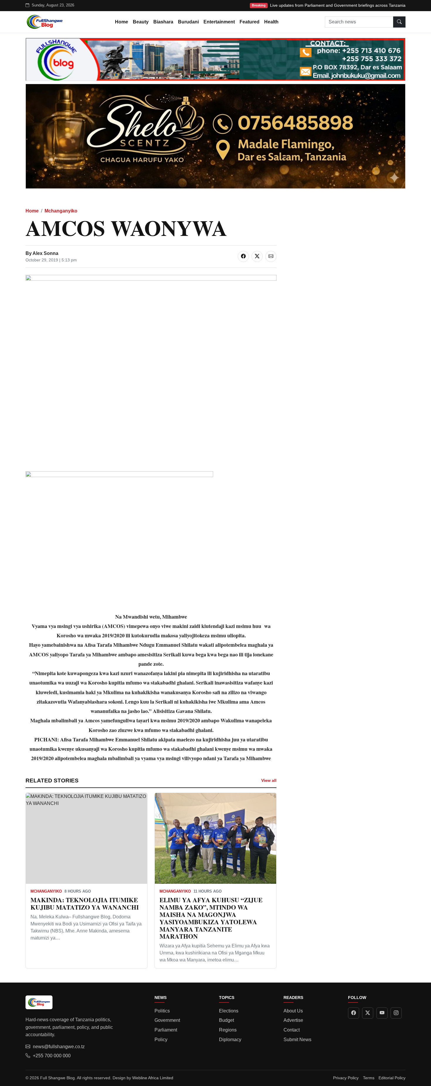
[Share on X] (257, 256)
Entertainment (219, 21)
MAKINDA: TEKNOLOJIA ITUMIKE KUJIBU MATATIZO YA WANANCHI (84, 903)
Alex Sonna (45, 253)
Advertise (293, 1020)
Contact (292, 1029)
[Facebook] (353, 1013)
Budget (226, 1020)
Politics (162, 1010)
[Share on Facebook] (243, 256)
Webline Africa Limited (152, 1077)
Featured (249, 21)
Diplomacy (230, 1039)
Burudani (188, 21)
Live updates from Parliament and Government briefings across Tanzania (337, 5)
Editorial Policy (392, 1077)
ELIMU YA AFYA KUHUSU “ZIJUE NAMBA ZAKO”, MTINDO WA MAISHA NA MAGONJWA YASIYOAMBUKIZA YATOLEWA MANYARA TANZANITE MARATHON (210, 918)
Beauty (141, 21)
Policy (161, 1039)
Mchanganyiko (61, 210)
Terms (368, 1077)
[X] (367, 1013)
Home (121, 21)
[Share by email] (270, 256)
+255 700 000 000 (52, 1055)
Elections (228, 1010)
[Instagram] (396, 1013)
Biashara (163, 21)
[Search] (399, 22)
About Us (293, 1010)
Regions (228, 1029)
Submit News (297, 1039)
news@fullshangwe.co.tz (59, 1046)
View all (268, 780)
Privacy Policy (346, 1077)
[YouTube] (382, 1013)
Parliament (166, 1029)
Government (167, 1020)
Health (271, 21)
